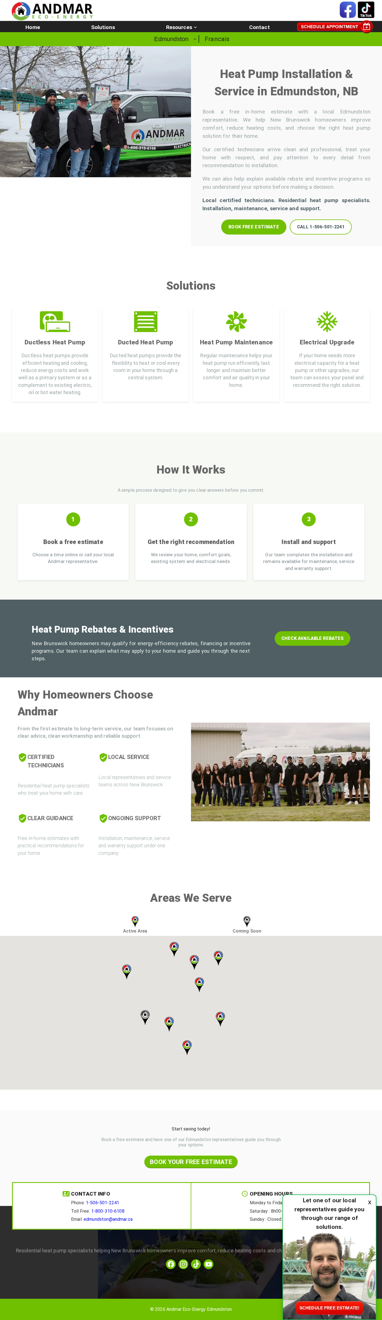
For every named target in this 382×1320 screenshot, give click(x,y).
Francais (217, 38)
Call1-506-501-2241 (321, 227)
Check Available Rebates (312, 638)
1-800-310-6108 (107, 1210)
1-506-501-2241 (102, 1202)
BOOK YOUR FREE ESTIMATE (191, 1161)
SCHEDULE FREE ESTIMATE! (329, 1307)
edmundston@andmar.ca (108, 1219)
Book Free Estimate (253, 227)
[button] (32, 27)
